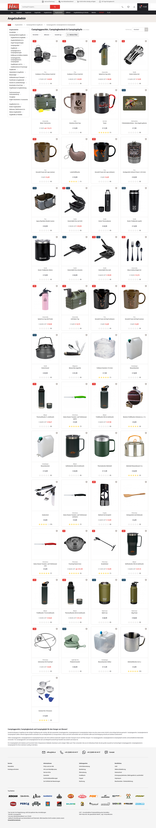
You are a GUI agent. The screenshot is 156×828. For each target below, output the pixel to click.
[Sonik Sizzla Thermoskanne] (104, 201)
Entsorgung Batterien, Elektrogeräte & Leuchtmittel (129, 775)
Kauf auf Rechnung (49, 1)
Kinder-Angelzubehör (15, 106)
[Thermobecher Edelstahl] (104, 446)
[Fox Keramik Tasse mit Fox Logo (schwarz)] (104, 152)
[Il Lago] (36, 796)
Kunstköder (12, 32)
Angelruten (28, 12)
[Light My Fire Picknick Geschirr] (75, 642)
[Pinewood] (93, 804)
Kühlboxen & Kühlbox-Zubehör (19, 55)
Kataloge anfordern (13, 769)
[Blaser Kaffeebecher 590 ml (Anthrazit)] (134, 544)
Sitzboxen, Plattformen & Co (17, 109)
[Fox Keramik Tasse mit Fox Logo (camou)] (45, 152)
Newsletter (11, 766)
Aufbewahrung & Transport (17, 77)
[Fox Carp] (93, 796)
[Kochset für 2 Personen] (45, 691)
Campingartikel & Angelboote (17, 35)
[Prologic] (128, 804)
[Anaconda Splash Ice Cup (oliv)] (104, 54)
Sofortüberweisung (84, 766)
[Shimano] (47, 796)
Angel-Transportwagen (17, 43)
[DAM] (59, 804)
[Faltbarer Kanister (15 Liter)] (104, 348)
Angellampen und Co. (17, 64)
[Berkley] (82, 796)
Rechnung (82, 781)
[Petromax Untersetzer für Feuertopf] (45, 642)
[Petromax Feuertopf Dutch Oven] (75, 544)
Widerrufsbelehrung (120, 769)
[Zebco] (139, 804)
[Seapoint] (47, 804)
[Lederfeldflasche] (75, 152)
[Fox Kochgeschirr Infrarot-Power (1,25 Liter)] (134, 152)
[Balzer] (70, 804)
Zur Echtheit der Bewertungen (51, 781)
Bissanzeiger (13, 75)
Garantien (46, 775)
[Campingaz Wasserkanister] (134, 348)
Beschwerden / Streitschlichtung (124, 781)
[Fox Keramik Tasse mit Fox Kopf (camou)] (134, 299)
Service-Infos (47, 772)
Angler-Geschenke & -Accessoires (18, 99)
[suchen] (55, 7)
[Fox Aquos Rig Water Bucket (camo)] (45, 201)
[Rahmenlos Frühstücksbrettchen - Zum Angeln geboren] (134, 103)
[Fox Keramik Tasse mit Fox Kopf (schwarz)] (104, 299)
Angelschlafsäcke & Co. (17, 40)
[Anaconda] (59, 796)
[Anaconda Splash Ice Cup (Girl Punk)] (45, 299)
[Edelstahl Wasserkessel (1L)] (134, 446)
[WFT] (70, 796)
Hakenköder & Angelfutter (16, 72)
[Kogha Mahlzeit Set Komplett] (104, 495)
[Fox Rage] (36, 804)
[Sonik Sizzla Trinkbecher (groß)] (134, 201)
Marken (94, 12)
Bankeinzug (82, 769)
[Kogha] (13, 796)
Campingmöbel (15, 45)
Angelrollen (37, 12)
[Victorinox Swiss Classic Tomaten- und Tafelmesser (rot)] (45, 544)
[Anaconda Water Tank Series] (45, 103)
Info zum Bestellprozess (50, 769)
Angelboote (14, 48)
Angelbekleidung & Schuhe (81, 12)
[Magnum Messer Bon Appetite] (75, 348)
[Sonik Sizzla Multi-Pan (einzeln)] (75, 250)
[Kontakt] (122, 7)
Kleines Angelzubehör (15, 112)
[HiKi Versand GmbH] (13, 7)
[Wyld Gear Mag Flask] (134, 593)
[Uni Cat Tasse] (104, 103)
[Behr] (82, 804)
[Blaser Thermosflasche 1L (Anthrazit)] (45, 397)
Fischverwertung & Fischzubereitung (14, 93)
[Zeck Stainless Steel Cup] (75, 103)
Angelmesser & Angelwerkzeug (17, 88)
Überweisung (82, 772)
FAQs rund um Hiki (48, 766)
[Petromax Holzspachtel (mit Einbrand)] (134, 495)
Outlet (101, 12)
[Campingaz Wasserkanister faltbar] (104, 642)
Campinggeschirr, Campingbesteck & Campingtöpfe (16, 59)
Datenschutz (118, 772)
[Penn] (13, 804)
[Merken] (128, 7)
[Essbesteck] (45, 495)
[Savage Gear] (116, 796)
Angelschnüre (48, 12)
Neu (12, 12)
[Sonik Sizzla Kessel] (45, 348)
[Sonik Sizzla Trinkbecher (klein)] (45, 250)
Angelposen (12, 69)
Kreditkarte (82, 775)
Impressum (118, 778)
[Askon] (105, 804)
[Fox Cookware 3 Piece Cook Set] (75, 54)
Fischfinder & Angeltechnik (16, 80)
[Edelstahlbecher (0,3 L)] (134, 642)
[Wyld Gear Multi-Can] (104, 593)
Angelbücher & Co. (14, 104)
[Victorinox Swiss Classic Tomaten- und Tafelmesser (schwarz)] (75, 495)
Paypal (81, 778)
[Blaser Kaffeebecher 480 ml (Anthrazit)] (75, 446)
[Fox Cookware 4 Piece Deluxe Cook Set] (45, 54)
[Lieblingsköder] (105, 796)
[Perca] (24, 804)
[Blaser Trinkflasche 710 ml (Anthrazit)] (45, 593)
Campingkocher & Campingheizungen (16, 51)
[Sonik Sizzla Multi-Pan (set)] (104, 250)
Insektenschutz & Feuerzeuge (19, 67)
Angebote (19, 12)
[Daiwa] (24, 796)
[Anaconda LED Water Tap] (75, 299)
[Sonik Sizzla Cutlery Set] (134, 54)
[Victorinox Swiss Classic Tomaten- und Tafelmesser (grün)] (75, 397)
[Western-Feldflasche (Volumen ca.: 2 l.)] (134, 397)
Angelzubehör (59, 12)
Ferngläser (12, 97)
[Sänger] (116, 804)
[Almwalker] (128, 796)
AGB (116, 766)
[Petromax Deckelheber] (104, 544)
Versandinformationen (14, 820)
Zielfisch (68, 12)
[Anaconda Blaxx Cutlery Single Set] (134, 250)
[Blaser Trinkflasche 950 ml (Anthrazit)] (104, 397)
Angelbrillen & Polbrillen (15, 114)
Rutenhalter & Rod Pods (16, 85)
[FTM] (139, 796)
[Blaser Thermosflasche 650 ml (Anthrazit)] (75, 593)
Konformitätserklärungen (50, 778)
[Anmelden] (134, 7)
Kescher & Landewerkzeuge (17, 82)
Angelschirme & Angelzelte (18, 37)
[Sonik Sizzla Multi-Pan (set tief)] (75, 201)
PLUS (108, 12)
